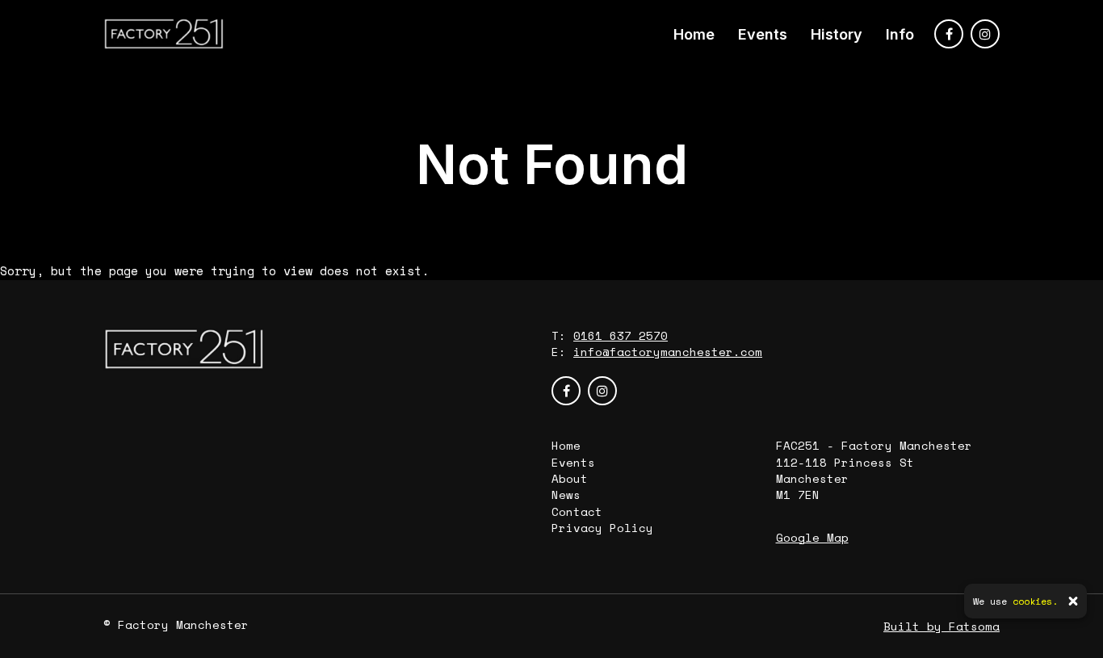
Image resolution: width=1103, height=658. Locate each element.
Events (762, 34)
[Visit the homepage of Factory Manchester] (163, 34)
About (570, 478)
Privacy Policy (602, 527)
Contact (577, 511)
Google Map (812, 537)
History (836, 34)
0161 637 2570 (620, 335)
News (566, 494)
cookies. (1035, 601)
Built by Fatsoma (941, 626)
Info (900, 34)
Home (694, 34)
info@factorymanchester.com (667, 351)
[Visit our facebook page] (948, 34)
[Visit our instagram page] (985, 34)
